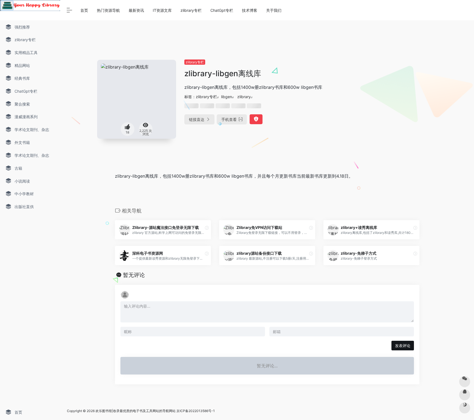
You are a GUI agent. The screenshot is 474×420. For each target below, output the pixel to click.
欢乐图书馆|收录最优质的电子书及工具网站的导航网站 (135, 411)
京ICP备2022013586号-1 (195, 411)
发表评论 (402, 345)
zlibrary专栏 (195, 62)
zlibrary (244, 96)
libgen (226, 96)
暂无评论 (134, 275)
